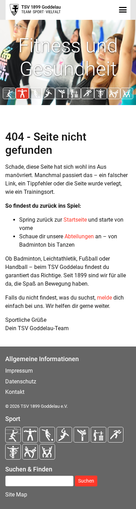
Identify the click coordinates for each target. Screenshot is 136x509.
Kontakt (14, 392)
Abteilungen (79, 236)
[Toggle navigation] (122, 9)
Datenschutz (20, 381)
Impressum (19, 370)
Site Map (16, 494)
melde (104, 297)
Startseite (75, 219)
